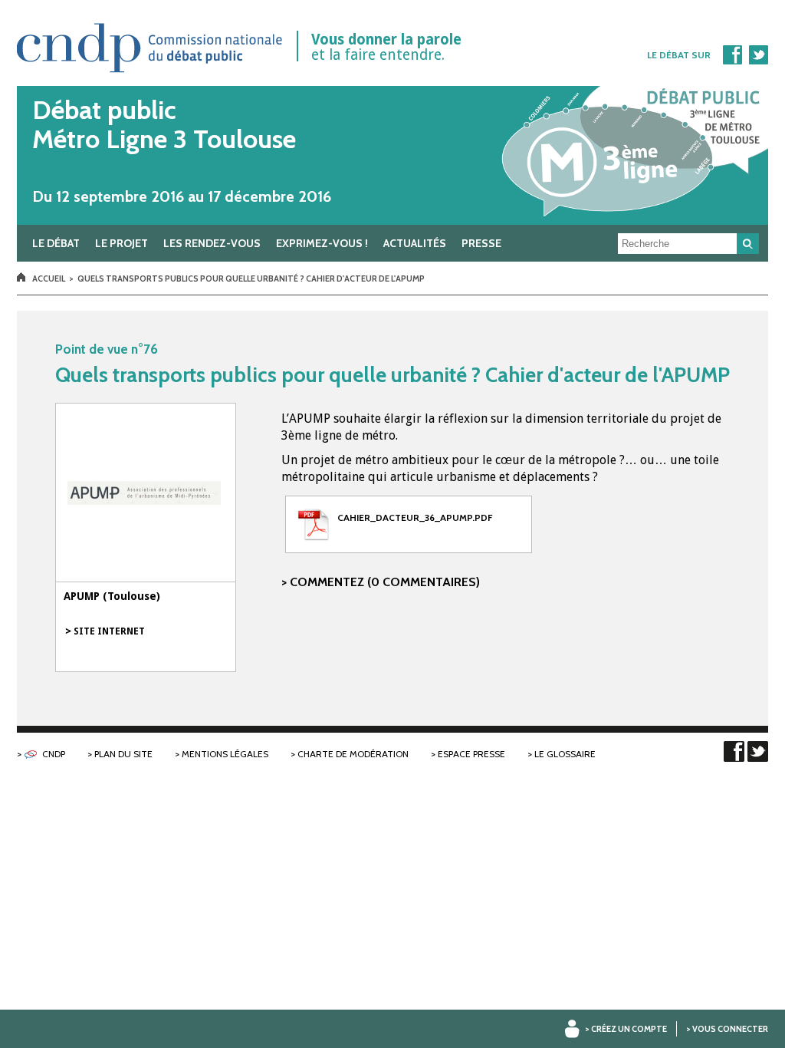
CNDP (53, 754)
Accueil (48, 278)
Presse (481, 243)
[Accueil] (392, 155)
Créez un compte (629, 1028)
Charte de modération (353, 754)
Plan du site (123, 754)
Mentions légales (225, 754)
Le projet (121, 243)
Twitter (758, 54)
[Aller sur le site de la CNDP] (150, 78)
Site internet (109, 631)
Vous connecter (730, 1028)
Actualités (414, 243)
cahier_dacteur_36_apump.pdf (414, 517)
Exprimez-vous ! (322, 243)
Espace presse (471, 754)
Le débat (56, 243)
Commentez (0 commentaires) (385, 582)
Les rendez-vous (212, 243)
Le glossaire (565, 754)
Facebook (732, 54)
